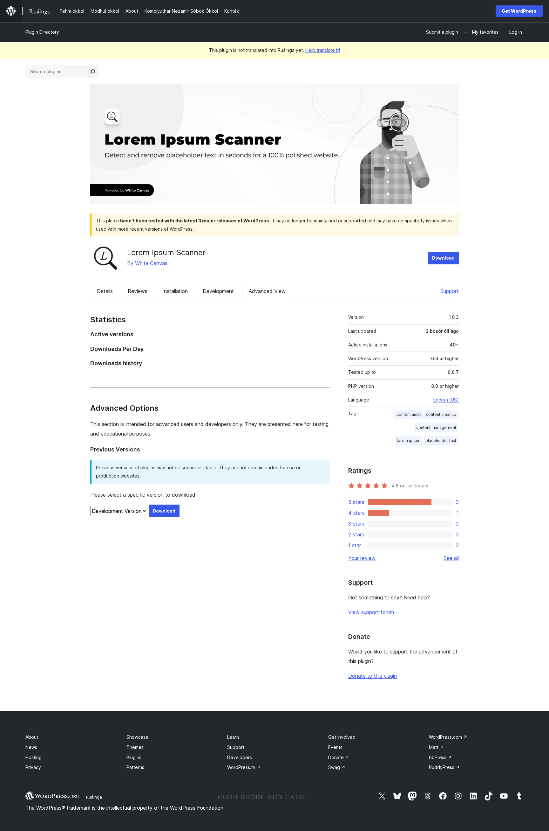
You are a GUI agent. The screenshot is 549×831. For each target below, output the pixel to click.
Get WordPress (519, 11)
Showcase (137, 737)
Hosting (33, 757)
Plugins (133, 757)
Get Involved (342, 737)
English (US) (446, 399)
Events (335, 747)
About (31, 737)
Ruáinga (94, 797)
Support (449, 291)
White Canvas (151, 263)
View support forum (371, 612)
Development (218, 291)
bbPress (440, 757)
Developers (239, 757)
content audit (408, 414)
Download (443, 258)
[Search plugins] (92, 71)
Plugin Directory (42, 32)
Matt (436, 747)
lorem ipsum (408, 440)
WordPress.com (448, 737)
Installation (175, 291)
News (31, 747)
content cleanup (441, 414)
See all (451, 558)
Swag (336, 767)
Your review (362, 558)
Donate (338, 757)
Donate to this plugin (372, 676)
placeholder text (440, 440)
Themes (135, 747)
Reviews (137, 291)
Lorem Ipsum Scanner (166, 252)
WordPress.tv (244, 767)
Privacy (33, 767)
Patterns (135, 767)
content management (436, 427)
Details (105, 291)
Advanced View (267, 291)
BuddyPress (444, 767)
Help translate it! (322, 50)
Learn (233, 737)
